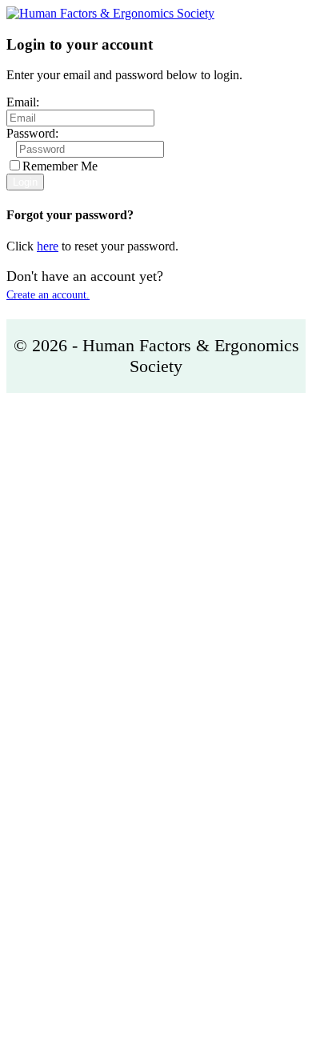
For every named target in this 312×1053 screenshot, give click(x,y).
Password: (32, 133)
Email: (22, 102)
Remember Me (60, 166)
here (47, 246)
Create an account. (48, 295)
